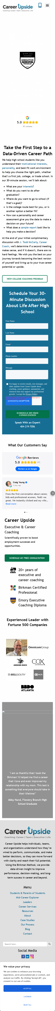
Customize (27, 996)
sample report (29, 227)
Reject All (27, 1005)
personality (8, 167)
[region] (27, 986)
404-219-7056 (27, 426)
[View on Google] (8, 484)
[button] (47, 5)
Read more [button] (11, 503)
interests (28, 186)
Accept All (27, 988)
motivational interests (34, 163)
